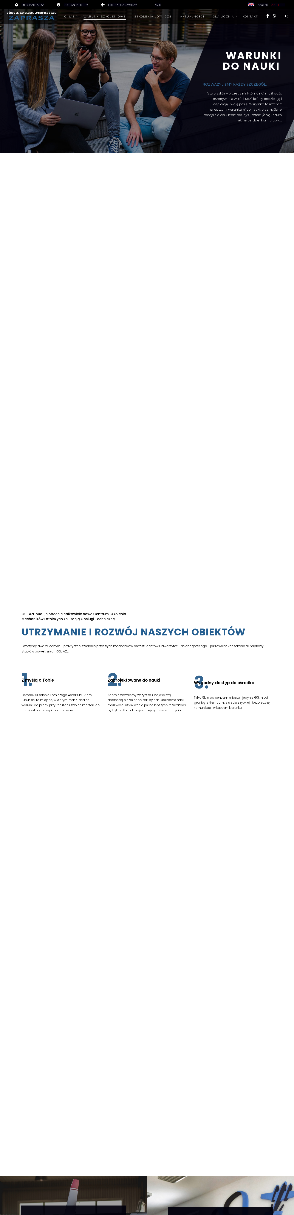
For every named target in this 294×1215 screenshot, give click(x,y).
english (263, 4)
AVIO (158, 4)
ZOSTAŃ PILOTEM (76, 4)
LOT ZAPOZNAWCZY (122, 4)
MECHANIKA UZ (33, 4)
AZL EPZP (278, 4)
